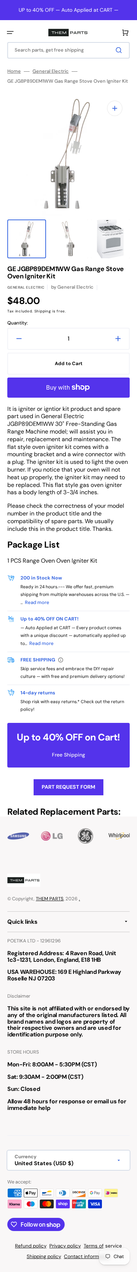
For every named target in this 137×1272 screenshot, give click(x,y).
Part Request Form (68, 787)
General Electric (51, 71)
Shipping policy (44, 1256)
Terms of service (103, 1246)
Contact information (87, 1256)
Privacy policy (65, 1246)
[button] (10, 33)
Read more (37, 602)
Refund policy (30, 1246)
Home (14, 71)
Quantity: (17, 323)
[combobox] (68, 50)
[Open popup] (60, 660)
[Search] (120, 50)
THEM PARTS (50, 899)
